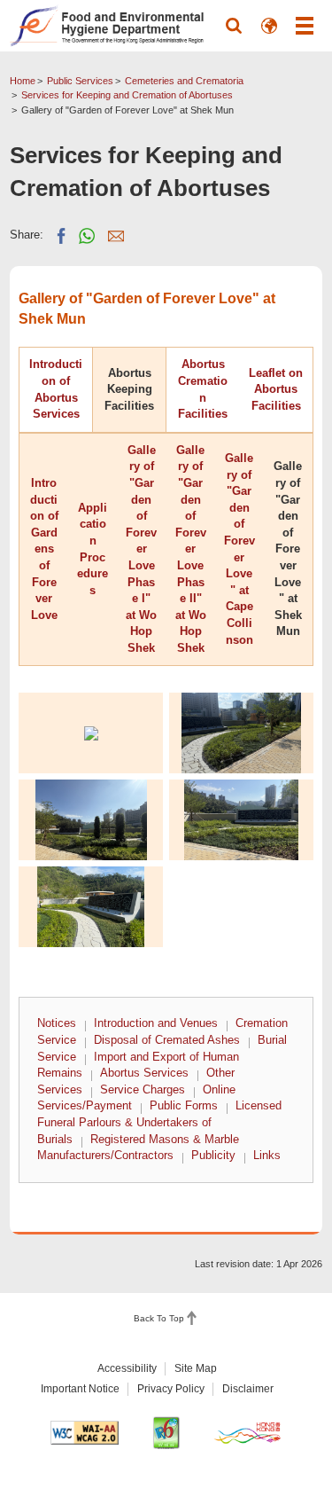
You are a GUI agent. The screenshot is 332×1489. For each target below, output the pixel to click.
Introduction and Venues (156, 1023)
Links (267, 1155)
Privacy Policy (171, 1389)
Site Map (195, 1368)
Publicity (213, 1155)
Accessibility (127, 1368)
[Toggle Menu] (304, 25)
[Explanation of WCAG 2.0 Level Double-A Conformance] (84, 1433)
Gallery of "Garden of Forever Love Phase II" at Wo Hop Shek (190, 548)
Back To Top (159, 1318)
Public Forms (184, 1105)
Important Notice (80, 1389)
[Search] (233, 25)
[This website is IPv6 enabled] (166, 1432)
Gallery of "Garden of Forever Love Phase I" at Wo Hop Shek (141, 548)
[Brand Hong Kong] (247, 1432)
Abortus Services (144, 1072)
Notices (56, 1023)
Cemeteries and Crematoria (184, 80)
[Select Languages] (269, 25)
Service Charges (142, 1089)
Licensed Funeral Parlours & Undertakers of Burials (159, 1122)
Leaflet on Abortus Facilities (276, 389)
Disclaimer (248, 1389)
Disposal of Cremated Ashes (167, 1039)
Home (22, 80)
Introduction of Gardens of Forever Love (44, 549)
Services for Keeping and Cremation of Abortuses (127, 95)
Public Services (80, 80)
